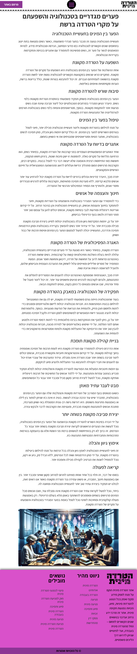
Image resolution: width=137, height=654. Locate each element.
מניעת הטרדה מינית (52, 624)
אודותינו (93, 590)
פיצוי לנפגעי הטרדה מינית (52, 592)
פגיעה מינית (91, 604)
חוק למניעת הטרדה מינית (52, 600)
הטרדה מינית (90, 585)
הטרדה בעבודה (89, 595)
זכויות (94, 613)
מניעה (94, 599)
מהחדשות (92, 623)
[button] (71, 4)
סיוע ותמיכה (91, 609)
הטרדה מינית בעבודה (55, 612)
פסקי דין (93, 618)
